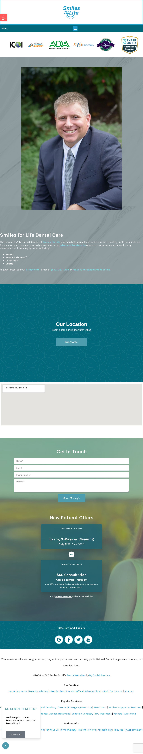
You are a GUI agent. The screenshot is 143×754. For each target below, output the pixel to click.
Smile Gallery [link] (68, 729)
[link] (3, 17)
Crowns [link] (62, 707)
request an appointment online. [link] (92, 269)
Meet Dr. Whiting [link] (38, 691)
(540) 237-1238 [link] (60, 269)
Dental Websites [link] (76, 675)
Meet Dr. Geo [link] (57, 691)
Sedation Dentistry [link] (82, 713)
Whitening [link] (130, 713)
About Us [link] (22, 691)
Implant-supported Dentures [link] (125, 707)
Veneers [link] (117, 713)
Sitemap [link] (129, 691)
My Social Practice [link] (99, 675)
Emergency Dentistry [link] (80, 707)
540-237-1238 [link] (63, 596)
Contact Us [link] (116, 691)
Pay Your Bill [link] (52, 729)
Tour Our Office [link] (74, 691)
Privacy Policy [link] (92, 691)
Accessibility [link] (105, 729)
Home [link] (12, 691)
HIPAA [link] (105, 691)
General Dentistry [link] (46, 707)
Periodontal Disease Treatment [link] (52, 713)
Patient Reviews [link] (87, 729)
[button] (75, 28)
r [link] (33, 269)
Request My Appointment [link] (128, 729)
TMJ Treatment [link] (103, 713)
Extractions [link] (100, 707)
